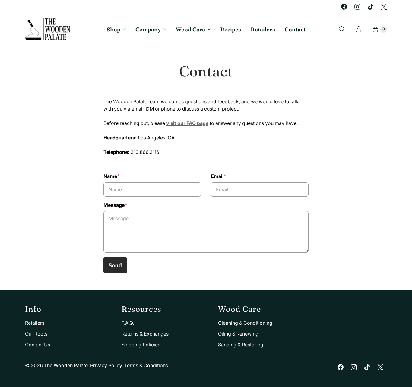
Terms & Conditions (146, 365)
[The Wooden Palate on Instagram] (357, 6)
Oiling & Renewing (238, 334)
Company (148, 29)
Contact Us (37, 345)
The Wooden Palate (66, 365)
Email (218, 176)
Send (115, 265)
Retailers (263, 29)
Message (115, 205)
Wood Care (190, 29)
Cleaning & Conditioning (245, 323)
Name (111, 176)
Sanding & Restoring (240, 345)
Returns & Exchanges (145, 334)
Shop (113, 29)
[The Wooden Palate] (47, 29)
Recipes (230, 29)
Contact (295, 29)
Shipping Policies (141, 345)
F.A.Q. (128, 323)
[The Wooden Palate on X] (384, 6)
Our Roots (36, 334)
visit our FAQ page (187, 123)
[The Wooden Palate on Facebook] (344, 6)
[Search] (341, 29)
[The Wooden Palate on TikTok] (370, 6)
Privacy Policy (106, 365)
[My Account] (358, 29)
